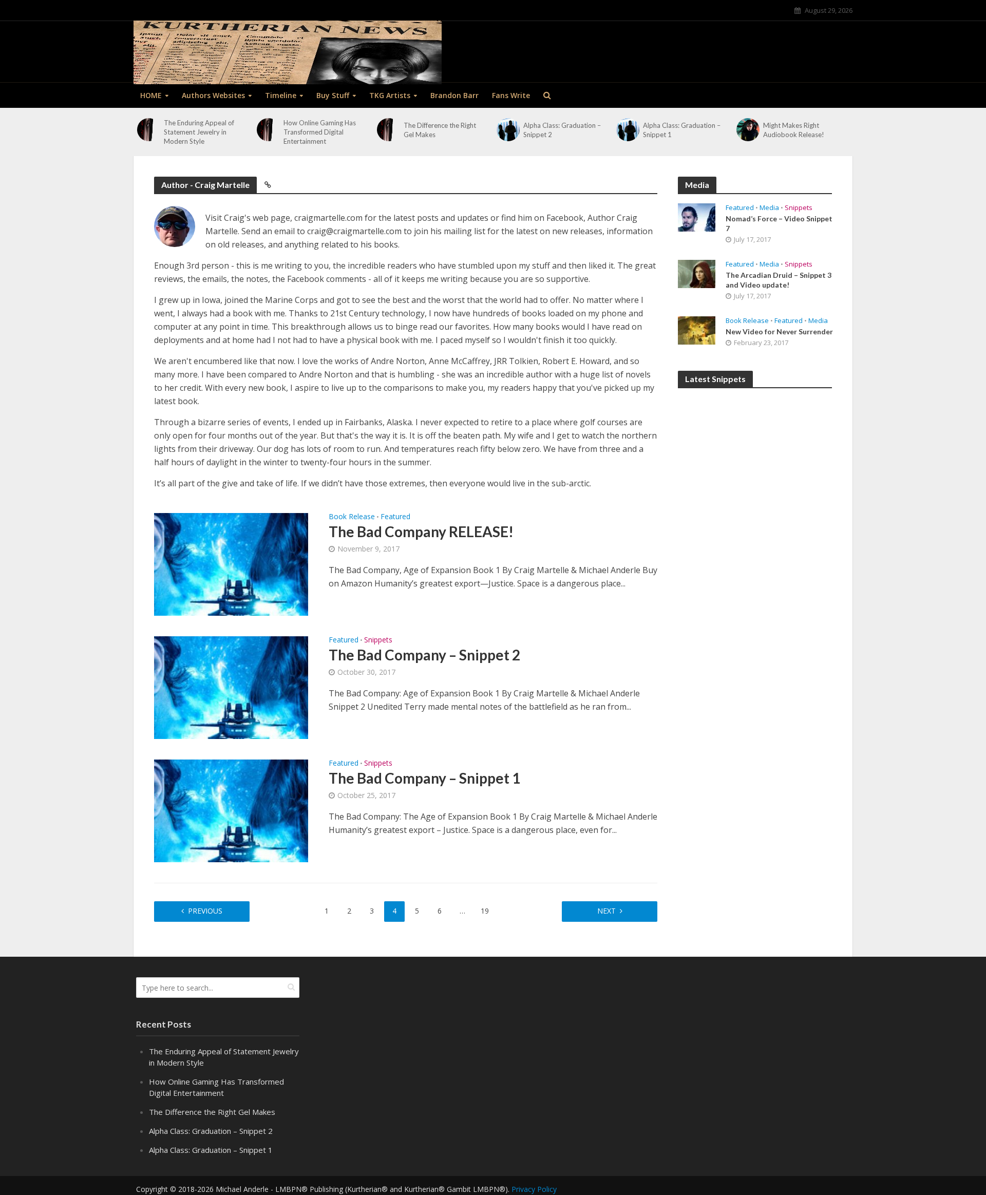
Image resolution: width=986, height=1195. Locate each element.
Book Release (352, 517)
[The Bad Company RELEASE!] (231, 563)
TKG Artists (389, 95)
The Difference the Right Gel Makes (440, 130)
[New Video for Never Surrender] (696, 329)
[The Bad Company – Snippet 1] (231, 809)
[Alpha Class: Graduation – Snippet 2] (508, 129)
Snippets (378, 640)
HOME (151, 95)
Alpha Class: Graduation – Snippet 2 (562, 130)
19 (485, 911)
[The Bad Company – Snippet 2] (231, 686)
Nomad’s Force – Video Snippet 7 (779, 223)
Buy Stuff (332, 95)
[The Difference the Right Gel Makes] (388, 129)
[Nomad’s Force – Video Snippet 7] (696, 216)
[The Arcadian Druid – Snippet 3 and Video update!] (696, 273)
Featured (395, 517)
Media (769, 207)
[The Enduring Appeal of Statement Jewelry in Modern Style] (149, 129)
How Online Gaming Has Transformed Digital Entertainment (319, 132)
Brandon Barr (454, 95)
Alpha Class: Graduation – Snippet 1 (681, 130)
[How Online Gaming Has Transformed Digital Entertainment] (268, 129)
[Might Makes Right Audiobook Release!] (748, 129)
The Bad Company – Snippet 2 (424, 654)
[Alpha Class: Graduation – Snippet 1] (628, 129)
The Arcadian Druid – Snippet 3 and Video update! (778, 280)
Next (606, 911)
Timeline (280, 95)
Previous (205, 911)
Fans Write (511, 95)
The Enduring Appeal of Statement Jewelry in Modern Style (199, 132)
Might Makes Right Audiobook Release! (793, 130)
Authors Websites (213, 95)
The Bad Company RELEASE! (421, 531)
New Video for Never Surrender (779, 331)
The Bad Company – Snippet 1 (424, 778)
